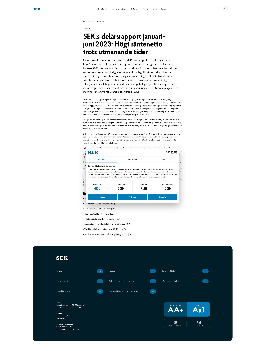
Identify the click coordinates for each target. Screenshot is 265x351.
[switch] (121, 188)
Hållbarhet (134, 9)
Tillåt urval (132, 197)
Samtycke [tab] (101, 159)
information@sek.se (64, 316)
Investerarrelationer (119, 9)
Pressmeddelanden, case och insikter (123, 291)
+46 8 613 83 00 (62, 319)
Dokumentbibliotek (169, 271)
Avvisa (102, 197)
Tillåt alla (162, 197)
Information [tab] (132, 159)
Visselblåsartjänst (63, 291)
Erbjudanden (102, 9)
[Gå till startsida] (84, 21)
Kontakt (164, 9)
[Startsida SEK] (65, 9)
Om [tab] (163, 159)
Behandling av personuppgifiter (121, 281)
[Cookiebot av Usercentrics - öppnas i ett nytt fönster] (168, 152)
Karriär (154, 9)
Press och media (101, 21)
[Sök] (217, 8)
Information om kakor (170, 281)
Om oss (145, 9)
